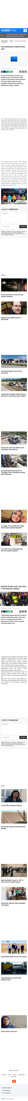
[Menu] (25, 30)
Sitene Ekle (13, 1076)
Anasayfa (5, 41)
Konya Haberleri (7, 1093)
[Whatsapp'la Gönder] (9, 72)
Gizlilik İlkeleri (21, 1074)
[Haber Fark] (9, 30)
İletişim (15, 1074)
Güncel (11, 41)
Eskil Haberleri (6, 1090)
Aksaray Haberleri (7, 1088)
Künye (9, 1074)
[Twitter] (4, 72)
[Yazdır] (12, 72)
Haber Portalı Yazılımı (9, 1098)
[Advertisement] (14, 14)
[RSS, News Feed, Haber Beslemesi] (14, 1081)
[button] (20, 72)
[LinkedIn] (7, 72)
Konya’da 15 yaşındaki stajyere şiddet (16, 35)
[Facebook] (2, 72)
